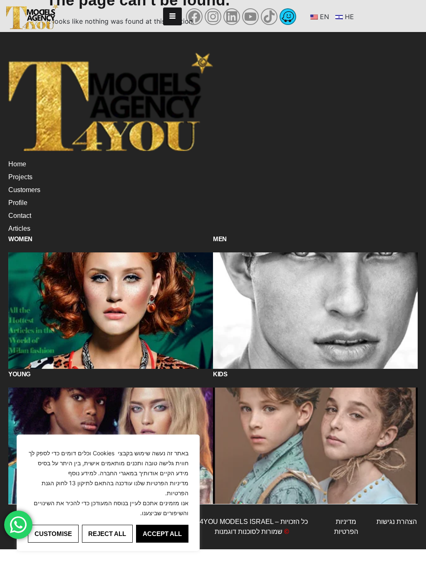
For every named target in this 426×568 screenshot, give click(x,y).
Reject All (107, 533)
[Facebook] (194, 16)
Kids (220, 374)
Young (19, 374)
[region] (108, 493)
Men (220, 238)
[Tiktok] (269, 16)
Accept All (162, 533)
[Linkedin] (231, 16)
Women (20, 238)
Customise (53, 533)
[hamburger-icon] (172, 16)
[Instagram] (213, 16)
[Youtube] (250, 16)
